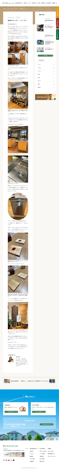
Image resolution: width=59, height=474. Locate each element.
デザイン (16, 8)
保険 (39, 74)
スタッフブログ (10, 8)
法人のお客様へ (48, 3)
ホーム (27, 448)
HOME (4, 8)
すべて (39, 64)
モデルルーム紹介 (43, 451)
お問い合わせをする (47, 424)
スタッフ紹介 (38, 3)
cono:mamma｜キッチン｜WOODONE (15, 124)
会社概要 (53, 3)
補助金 (39, 87)
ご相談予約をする (11, 411)
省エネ (39, 80)
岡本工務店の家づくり (19, 3)
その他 (39, 67)
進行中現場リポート (51, 453)
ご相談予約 (42, 456)
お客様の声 (43, 3)
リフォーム (29, 3)
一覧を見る (45, 55)
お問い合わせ (42, 461)
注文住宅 (25, 3)
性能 (39, 77)
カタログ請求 (42, 458)
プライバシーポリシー (52, 456)
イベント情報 (42, 453)
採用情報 (6, 454)
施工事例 (33, 3)
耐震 (39, 84)
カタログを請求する (39, 411)
